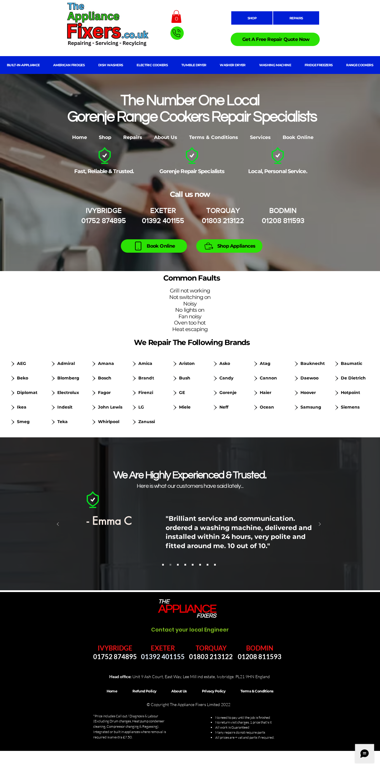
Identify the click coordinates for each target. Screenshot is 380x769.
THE (163, 602)
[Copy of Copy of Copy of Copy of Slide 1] (193, 565)
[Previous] (58, 524)
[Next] (320, 524)
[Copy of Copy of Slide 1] (178, 565)
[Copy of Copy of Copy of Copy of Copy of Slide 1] (200, 565)
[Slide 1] (163, 565)
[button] (176, 16)
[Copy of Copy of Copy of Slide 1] (185, 565)
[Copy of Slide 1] (170, 565)
